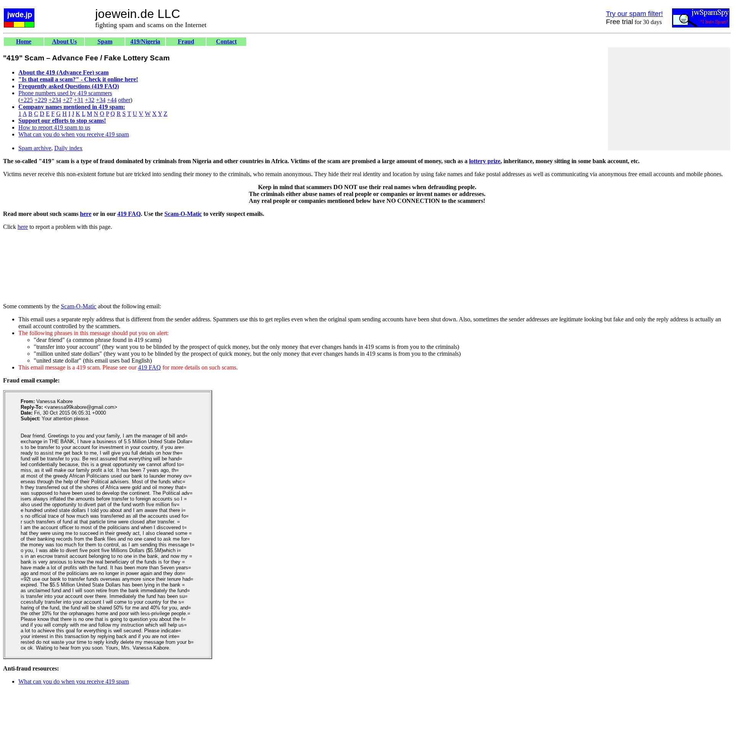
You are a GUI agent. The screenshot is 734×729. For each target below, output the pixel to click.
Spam (104, 41)
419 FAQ (129, 214)
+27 (67, 100)
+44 (112, 100)
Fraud (186, 41)
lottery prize (484, 161)
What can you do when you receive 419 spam (73, 134)
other (124, 100)
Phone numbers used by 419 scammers (65, 93)
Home (23, 41)
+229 (40, 100)
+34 (101, 100)
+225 (26, 100)
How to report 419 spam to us (54, 127)
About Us (64, 41)
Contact (226, 41)
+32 (89, 100)
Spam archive (34, 148)
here (85, 214)
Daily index (68, 148)
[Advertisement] (669, 99)
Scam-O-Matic (183, 214)
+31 (78, 100)
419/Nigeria (145, 41)
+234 (55, 100)
